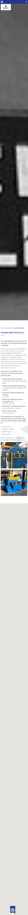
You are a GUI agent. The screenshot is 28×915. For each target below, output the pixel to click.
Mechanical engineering (6, 328)
